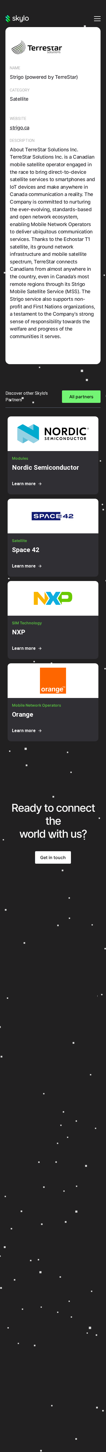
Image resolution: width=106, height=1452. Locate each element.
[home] (17, 18)
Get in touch (53, 857)
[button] (96, 18)
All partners (81, 396)
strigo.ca (19, 127)
